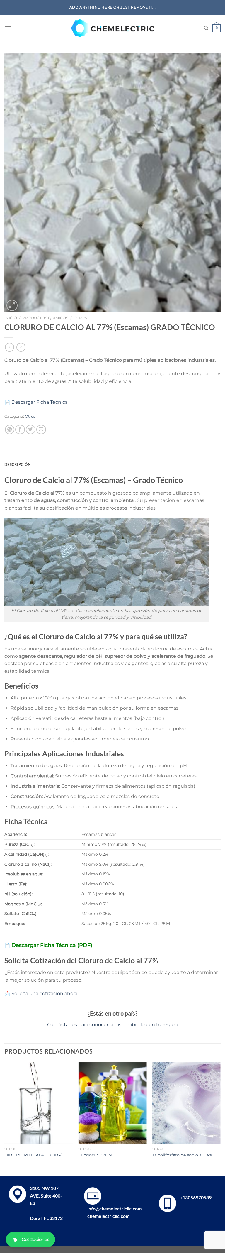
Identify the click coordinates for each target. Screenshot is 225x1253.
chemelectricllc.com (108, 1216)
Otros (80, 317)
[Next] (220, 1118)
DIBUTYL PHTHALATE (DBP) (33, 1155)
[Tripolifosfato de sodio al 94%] (186, 1103)
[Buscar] (206, 28)
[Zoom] (12, 305)
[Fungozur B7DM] (112, 1103)
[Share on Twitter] (30, 429)
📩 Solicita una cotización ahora (40, 993)
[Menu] (7, 28)
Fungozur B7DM (95, 1155)
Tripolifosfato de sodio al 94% (182, 1155)
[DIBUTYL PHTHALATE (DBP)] (38, 1103)
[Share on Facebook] (20, 429)
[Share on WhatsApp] (10, 429)
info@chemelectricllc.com (114, 1208)
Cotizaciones (35, 1239)
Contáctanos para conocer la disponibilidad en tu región (112, 1024)
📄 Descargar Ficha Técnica (36, 402)
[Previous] (4, 1118)
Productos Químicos (45, 317)
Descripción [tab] (17, 464)
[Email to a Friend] (41, 429)
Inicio (10, 317)
